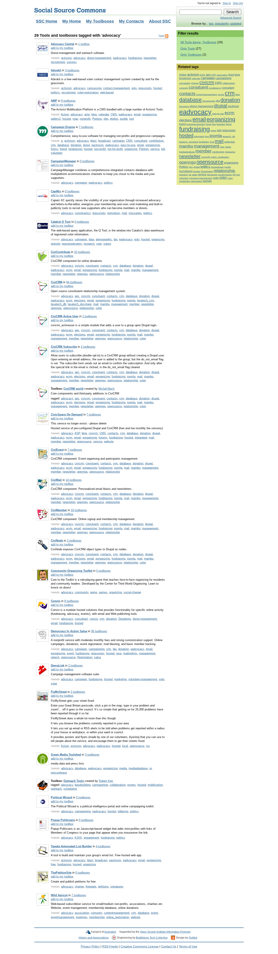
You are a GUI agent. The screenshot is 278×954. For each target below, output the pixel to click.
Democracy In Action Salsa (69, 631)
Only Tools (187, 48)
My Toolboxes (100, 21)
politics (55, 92)
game (93, 592)
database (63, 145)
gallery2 (56, 118)
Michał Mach (106, 388)
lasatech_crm (145, 300)
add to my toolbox (62, 48)
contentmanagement (116, 912)
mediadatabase (138, 768)
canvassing (94, 88)
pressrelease (59, 772)
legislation (113, 213)
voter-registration (87, 92)
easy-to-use (128, 145)
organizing (130, 149)
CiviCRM (56, 282)
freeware (91, 886)
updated (235, 23)
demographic (104, 239)
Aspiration (110, 931)
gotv (134, 88)
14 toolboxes (74, 480)
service (154, 149)
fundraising (135, 58)
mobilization (155, 784)
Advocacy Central (62, 44)
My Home (71, 21)
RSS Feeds (110, 946)
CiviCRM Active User (64, 316)
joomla (118, 270)
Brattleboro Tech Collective (152, 937)
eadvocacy (119, 58)
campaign (118, 140)
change (79, 886)
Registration (84, 657)
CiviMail (56, 480)
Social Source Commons (70, 10)
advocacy (79, 58)
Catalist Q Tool (61, 221)
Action (65, 114)
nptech (55, 657)
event (70, 653)
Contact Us (168, 946)
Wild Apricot (59, 895)
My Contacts (131, 21)
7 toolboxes (86, 127)
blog (94, 114)
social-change (132, 592)
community (81, 592)
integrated (141, 437)
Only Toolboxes (191, 54)
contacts (105, 265)
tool (131, 118)
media (123, 768)
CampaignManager (63, 161)
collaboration (118, 784)
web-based (107, 92)
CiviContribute (60, 252)
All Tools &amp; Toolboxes (198, 42)
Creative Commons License (140, 946)
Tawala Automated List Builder (71, 846)
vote (99, 243)
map (75, 118)
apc (77, 296)
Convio (55, 601)
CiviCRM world (73, 388)
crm (53, 145)
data (91, 239)
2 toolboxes (89, 316)
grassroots (145, 88)
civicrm (79, 265)
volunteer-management (142, 679)
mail (124, 213)
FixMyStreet (59, 691)
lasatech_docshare (79, 304)
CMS (114, 114)
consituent (92, 265)
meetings (81, 917)
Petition (97, 118)
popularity (221, 23)
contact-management (116, 88)
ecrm (69, 270)
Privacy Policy (90, 946)
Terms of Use (188, 946)
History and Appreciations (94, 937)
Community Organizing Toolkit (71, 570)
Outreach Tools (73, 781)
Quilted (193, 937)
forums (103, 437)
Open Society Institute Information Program (165, 931)
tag (211, 23)
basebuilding (82, 784)
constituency (83, 213)
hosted (157, 88)
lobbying (123, 811)
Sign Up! (238, 3)
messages (135, 213)
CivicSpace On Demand (67, 414)
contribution (156, 140)
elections (79, 300)
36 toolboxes (99, 631)
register (55, 243)
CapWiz (56, 191)
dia (115, 239)
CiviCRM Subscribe (64, 346)
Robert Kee (106, 781)
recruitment (58, 62)
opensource (96, 274)
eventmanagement (62, 917)
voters (107, 243)
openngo (82, 274)
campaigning (96, 649)
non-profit (100, 149)
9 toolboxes (68, 100)
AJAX (78, 837)
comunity (96, 912)
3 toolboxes (72, 70)
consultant (140, 140)
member (56, 274)
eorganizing (149, 114)
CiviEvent (57, 449)
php (106, 118)
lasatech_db (58, 304)
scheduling (70, 788)
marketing (120, 679)
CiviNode (57, 540)
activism (66, 58)
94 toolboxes (74, 282)
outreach (56, 788)
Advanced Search (230, 17)
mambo (135, 270)
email (137, 114)
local (125, 746)
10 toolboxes (82, 252)
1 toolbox (84, 44)
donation (76, 145)
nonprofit (85, 118)
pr (150, 768)
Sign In (227, 3)
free (53, 864)
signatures (116, 886)
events (131, 784)
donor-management (99, 58)
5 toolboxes (103, 570)
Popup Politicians (63, 820)
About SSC (160, 21)
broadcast (104, 140)
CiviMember (59, 510)
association (82, 912)
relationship (113, 274)
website (109, 441)
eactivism (97, 145)
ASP (77, 433)
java (118, 653)
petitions (103, 886)
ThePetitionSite (61, 872)
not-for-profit (115, 149)
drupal (149, 265)
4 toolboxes (103, 846)
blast (93, 140)
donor (86, 145)
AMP (54, 100)
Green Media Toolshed (66, 754)
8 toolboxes (71, 601)
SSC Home (46, 21)
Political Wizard (61, 797)
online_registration (117, 917)
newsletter (150, 58)
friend (63, 149)
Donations (124, 618)
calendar (103, 114)
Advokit (56, 70)
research (89, 243)
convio (93, 618)
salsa (97, 657)
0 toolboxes (87, 161)
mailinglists (130, 653)
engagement (91, 837)
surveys (72, 62)
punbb (123, 118)
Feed (161, 35)
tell (163, 149)
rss (148, 746)
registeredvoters (72, 243)
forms (54, 149)
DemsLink (57, 665)
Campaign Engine (63, 127)
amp (87, 114)
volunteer (56, 153)
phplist (114, 118)
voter (99, 308)
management (150, 270)
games (103, 592)
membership (96, 917)
